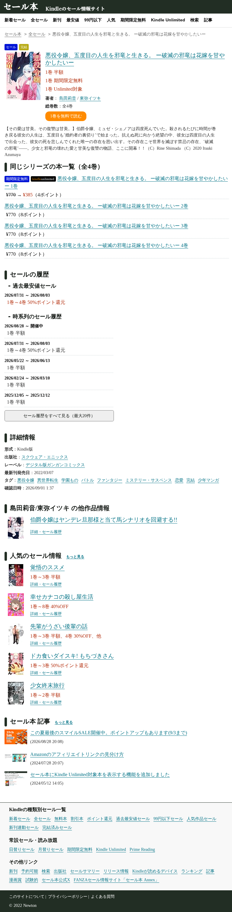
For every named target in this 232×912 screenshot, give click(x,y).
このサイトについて (26, 897)
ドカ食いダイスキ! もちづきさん (72, 656)
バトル (87, 480)
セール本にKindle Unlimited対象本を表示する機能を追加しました (100, 774)
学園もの (69, 480)
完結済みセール (57, 827)
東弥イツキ (90, 98)
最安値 (72, 19)
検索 (194, 19)
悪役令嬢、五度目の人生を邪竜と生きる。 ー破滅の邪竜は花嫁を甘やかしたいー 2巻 (96, 205)
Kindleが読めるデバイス (155, 871)
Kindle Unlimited (168, 19)
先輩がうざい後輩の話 (59, 626)
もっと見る (75, 556)
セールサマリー (85, 871)
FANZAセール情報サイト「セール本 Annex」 (116, 879)
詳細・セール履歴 (46, 532)
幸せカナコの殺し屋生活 (61, 597)
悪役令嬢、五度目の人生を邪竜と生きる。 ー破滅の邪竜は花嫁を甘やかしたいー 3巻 (96, 225)
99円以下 (93, 19)
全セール (39, 19)
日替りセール (21, 849)
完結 (190, 480)
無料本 (60, 818)
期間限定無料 (133, 19)
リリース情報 (116, 871)
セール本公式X (56, 879)
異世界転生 (47, 480)
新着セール (15, 19)
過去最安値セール (133, 818)
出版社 (60, 871)
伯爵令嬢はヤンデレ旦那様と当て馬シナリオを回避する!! (103, 520)
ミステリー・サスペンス (148, 480)
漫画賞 (15, 879)
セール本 (20, 6)
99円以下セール (168, 818)
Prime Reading (142, 849)
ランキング (191, 871)
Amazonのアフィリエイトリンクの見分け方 (77, 754)
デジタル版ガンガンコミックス (55, 464)
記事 (208, 19)
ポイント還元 (99, 818)
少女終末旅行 (47, 685)
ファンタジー (109, 480)
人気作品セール (201, 818)
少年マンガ (208, 480)
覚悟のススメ (47, 567)
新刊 (57, 19)
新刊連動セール (24, 827)
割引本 (77, 818)
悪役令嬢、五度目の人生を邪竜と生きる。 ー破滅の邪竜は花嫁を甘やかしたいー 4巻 (96, 245)
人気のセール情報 (36, 555)
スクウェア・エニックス (44, 456)
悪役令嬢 (25, 480)
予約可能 (29, 871)
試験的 (31, 879)
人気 (111, 19)
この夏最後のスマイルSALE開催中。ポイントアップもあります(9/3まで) (108, 732)
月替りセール (50, 849)
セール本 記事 (30, 721)
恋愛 (179, 480)
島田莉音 (67, 98)
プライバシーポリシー (67, 897)
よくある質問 (102, 897)
